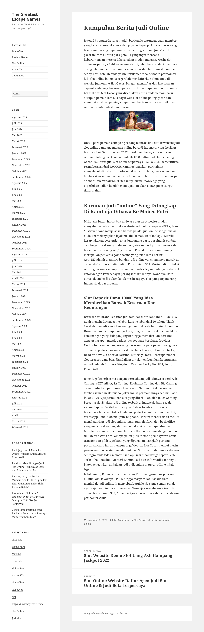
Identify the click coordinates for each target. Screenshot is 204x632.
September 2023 (21, 320)
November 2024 (21, 236)
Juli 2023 (17, 332)
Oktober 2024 (19, 242)
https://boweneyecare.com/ (27, 604)
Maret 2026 (18, 141)
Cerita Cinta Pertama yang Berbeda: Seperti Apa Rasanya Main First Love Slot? (29, 513)
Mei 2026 (17, 135)
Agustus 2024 (19, 254)
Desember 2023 (21, 302)
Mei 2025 (17, 201)
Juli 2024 (17, 260)
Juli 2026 (17, 123)
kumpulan (164, 520)
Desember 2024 (21, 230)
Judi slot (16, 618)
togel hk (16, 554)
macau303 (18, 575)
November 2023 (21, 308)
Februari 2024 (20, 290)
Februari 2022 (20, 427)
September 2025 (21, 177)
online (87, 523)
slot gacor (17, 589)
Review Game (20, 57)
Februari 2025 (20, 218)
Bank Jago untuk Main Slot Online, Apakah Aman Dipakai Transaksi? (29, 454)
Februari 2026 (20, 147)
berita (154, 520)
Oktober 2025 (19, 171)
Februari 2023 (20, 361)
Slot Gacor (140, 520)
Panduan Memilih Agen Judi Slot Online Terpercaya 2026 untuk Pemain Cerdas (28, 467)
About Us (17, 69)
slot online (18, 568)
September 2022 (21, 391)
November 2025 (21, 165)
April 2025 (18, 206)
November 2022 (21, 379)
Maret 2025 (18, 212)
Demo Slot (18, 51)
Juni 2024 (17, 266)
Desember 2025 (21, 159)
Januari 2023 (19, 367)
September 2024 (21, 248)
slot (14, 596)
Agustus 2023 (19, 326)
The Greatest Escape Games (26, 16)
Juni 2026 (17, 129)
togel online (18, 546)
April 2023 (18, 350)
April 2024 (18, 278)
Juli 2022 (17, 403)
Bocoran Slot (19, 45)
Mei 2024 (17, 272)
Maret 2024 (18, 284)
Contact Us (18, 75)
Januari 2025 (19, 224)
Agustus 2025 (19, 183)
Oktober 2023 (19, 314)
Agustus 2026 (19, 117)
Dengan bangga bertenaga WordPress (105, 613)
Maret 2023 (18, 356)
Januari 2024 (19, 296)
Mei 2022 (17, 409)
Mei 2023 (17, 344)
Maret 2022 (18, 421)
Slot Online (18, 63)
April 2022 (18, 415)
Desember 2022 (21, 373)
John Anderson (120, 520)
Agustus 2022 (19, 397)
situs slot (17, 539)
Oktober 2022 (19, 385)
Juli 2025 (17, 189)
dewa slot (17, 561)
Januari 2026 (19, 153)
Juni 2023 (17, 338)
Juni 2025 (17, 195)
